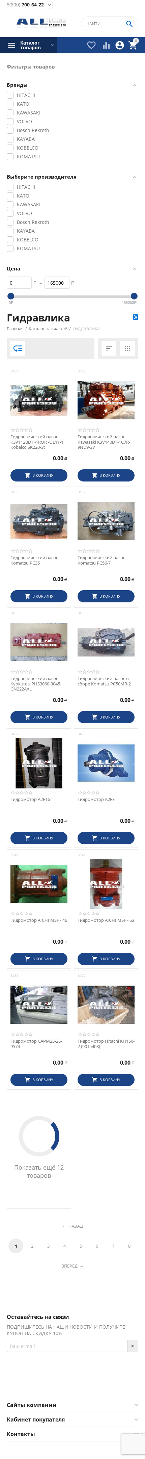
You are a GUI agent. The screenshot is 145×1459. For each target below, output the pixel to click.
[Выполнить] (132, 1346)
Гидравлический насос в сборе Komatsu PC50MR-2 (104, 681)
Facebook (63, 1385)
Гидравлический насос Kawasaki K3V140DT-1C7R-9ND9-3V (104, 442)
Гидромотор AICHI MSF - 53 (106, 920)
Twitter (99, 1385)
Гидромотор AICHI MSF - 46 (38, 920)
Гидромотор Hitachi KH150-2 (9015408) (106, 1044)
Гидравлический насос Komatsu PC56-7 (101, 560)
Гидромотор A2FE (96, 799)
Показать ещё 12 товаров (39, 1171)
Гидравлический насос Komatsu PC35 (34, 560)
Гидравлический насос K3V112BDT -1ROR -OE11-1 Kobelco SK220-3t (36, 442)
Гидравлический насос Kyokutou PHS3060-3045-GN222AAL (35, 684)
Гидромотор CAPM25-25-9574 (36, 1044)
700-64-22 (25, 5)
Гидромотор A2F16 (30, 799)
